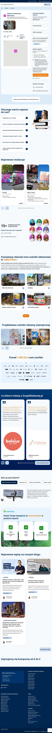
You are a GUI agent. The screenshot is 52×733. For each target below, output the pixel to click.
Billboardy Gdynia (4, 705)
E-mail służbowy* (37, 25)
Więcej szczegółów (37, 49)
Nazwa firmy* (36, 19)
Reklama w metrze (31, 703)
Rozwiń (26, 315)
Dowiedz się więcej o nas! (32, 721)
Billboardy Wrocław (4, 711)
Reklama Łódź (30, 676)
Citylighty (6, 8)
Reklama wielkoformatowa (33, 700)
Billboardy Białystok (4, 696)
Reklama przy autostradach (33, 712)
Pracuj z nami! (30, 722)
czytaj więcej (6, 593)
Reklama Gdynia (31, 688)
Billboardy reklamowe (32, 697)
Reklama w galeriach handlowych (34, 715)
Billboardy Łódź (4, 703)
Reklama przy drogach (32, 713)
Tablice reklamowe (31, 710)
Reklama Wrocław (31, 678)
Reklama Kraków (31, 675)
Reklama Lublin (31, 685)
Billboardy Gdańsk (4, 700)
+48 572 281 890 (33, 1)
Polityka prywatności (4, 729)
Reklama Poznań (31, 679)
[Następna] (7, 208)
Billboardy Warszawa (5, 709)
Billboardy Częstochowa (5, 699)
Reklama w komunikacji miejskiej (34, 705)
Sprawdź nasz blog (45, 649)
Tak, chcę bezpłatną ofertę (40, 75)
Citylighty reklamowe (32, 699)
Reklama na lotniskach (32, 716)
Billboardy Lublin (4, 702)
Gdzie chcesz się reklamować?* (40, 38)
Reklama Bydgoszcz (31, 684)
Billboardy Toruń (4, 708)
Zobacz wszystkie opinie (42, 463)
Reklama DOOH (31, 702)
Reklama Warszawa (31, 673)
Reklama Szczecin (31, 682)
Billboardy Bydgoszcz (5, 697)
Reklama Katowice (31, 687)
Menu (46, 4)
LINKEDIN (5, 687)
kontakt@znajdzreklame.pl (46, 1)
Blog (29, 719)
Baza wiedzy (30, 718)
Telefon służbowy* (37, 32)
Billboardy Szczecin (4, 706)
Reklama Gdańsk (31, 681)
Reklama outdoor (31, 696)
